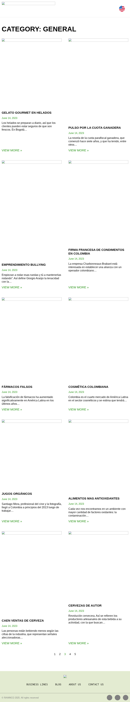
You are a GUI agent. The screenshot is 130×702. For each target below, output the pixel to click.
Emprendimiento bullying (24, 264)
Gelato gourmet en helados (26, 112)
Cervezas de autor (85, 605)
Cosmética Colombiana (88, 386)
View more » (12, 150)
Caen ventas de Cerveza (23, 620)
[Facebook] (117, 697)
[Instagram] (125, 697)
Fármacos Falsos (17, 386)
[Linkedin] (109, 697)
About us (75, 684)
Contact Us (96, 684)
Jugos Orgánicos (17, 493)
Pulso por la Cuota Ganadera (94, 127)
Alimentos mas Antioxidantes (94, 498)
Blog (58, 684)
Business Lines (37, 684)
